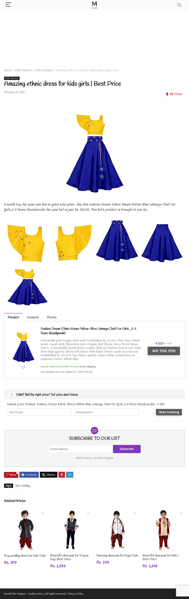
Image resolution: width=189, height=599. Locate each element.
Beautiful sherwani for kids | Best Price (160, 558)
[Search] (179, 5)
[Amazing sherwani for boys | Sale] (117, 512)
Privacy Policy (75, 593)
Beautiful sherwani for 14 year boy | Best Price (69, 558)
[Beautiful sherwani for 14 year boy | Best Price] (71, 512)
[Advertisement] (94, 38)
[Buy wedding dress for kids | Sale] (25, 512)
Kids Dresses (43, 70)
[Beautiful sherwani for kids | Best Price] (163, 512)
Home (8, 70)
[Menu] (8, 5)
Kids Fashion (23, 70)
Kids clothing (23, 485)
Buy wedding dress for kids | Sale (25, 556)
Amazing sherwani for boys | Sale (117, 556)
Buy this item (163, 351)
